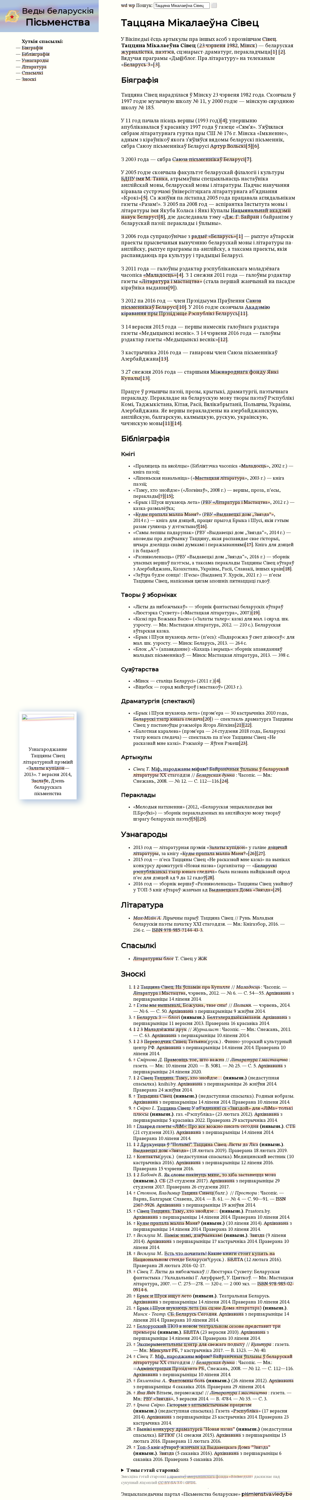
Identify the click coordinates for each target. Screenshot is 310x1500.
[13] (163, 359)
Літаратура (34, 67)
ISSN (281, 1199)
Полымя (242, 1005)
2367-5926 (143, 1205)
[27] (260, 853)
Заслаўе (39, 781)
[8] (161, 217)
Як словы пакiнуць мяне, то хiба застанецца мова (220, 1175)
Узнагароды (35, 60)
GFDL (190, 1483)
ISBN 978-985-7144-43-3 (177, 930)
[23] (243, 743)
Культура (261, 1344)
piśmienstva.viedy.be (267, 1494)
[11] (242, 313)
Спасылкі (32, 73)
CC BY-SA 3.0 (170, 1483)
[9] (171, 288)
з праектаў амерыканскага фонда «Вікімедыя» (210, 1477)
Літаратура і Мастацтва (159, 993)
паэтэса (164, 52)
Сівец (269, 39)
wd (124, 5)
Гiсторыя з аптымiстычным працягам (209, 1405)
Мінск (247, 45)
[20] (207, 719)
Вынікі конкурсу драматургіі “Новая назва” (186, 1429)
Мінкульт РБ (164, 1350)
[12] (222, 339)
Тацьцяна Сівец (154, 1096)
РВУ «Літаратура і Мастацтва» (236, 502)
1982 (232, 45)
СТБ (290, 1126)
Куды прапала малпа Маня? (167, 514)
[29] (277, 890)
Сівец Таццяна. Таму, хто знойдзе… (181, 1078)
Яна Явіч (146, 1393)
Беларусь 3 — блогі (158, 1017)
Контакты (148, 1157)
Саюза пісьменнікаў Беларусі (208, 159)
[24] (224, 781)
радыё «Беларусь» (213, 236)
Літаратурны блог (153, 958)
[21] (239, 725)
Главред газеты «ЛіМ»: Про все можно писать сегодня (198, 1126)
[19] (255, 613)
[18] (287, 569)
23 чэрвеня (212, 45)
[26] (252, 853)
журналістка (137, 52)
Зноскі (29, 79)
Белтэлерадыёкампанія (233, 1017)
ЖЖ (202, 958)
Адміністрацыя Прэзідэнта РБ (170, 1368)
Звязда (257, 1235)
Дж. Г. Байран (242, 217)
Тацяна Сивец (197, 1193)
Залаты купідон (46, 768)
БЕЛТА (235, 1259)
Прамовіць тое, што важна (194, 1060)
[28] (210, 878)
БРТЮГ (166, 1435)
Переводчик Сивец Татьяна (175, 1041)
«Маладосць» (159, 275)
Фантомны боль (187, 1381)
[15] (168, 496)
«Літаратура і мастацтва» (170, 281)
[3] (156, 65)
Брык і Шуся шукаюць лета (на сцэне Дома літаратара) (199, 1308)
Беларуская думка (215, 775)
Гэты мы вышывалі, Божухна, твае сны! (182, 1005)
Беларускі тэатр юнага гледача (168, 719)
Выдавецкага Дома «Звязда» (241, 890)
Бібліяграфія (36, 54)
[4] (223, 121)
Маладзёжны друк (165, 1029)
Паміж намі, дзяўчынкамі (193, 1235)
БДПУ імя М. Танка (144, 179)
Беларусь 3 (137, 65)
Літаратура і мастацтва (259, 1060)
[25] (201, 819)
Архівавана (278, 993)
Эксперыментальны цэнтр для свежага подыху (191, 1344)
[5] (249, 146)
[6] (255, 146)
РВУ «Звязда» (158, 1399)
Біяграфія (32, 48)
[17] (249, 545)
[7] (248, 159)
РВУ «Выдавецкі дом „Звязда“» (239, 514)
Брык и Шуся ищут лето (164, 1296)
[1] (273, 52)
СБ (162, 1181)
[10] (181, 307)
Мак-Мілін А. (147, 918)
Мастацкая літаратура (220, 478)
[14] (176, 423)
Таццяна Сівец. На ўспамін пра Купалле (185, 987)
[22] (247, 725)
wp (132, 5)
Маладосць (253, 466)
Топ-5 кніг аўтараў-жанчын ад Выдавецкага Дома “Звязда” (203, 1447)
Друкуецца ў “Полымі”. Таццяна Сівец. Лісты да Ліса (199, 1144)
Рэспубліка (245, 1411)
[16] (202, 526)
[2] (281, 52)
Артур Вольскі (228, 146)
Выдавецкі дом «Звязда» (161, 1150)
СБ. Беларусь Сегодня (192, 1314)
